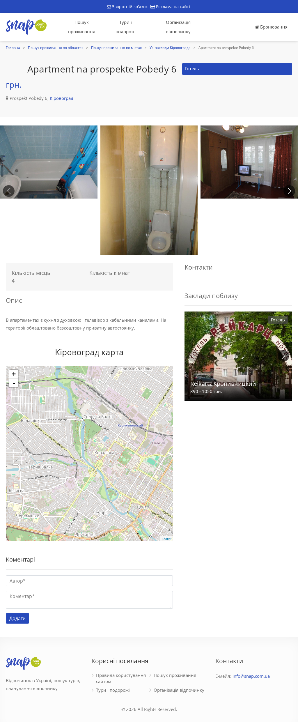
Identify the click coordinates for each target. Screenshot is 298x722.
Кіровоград (61, 98)
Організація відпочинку (178, 26)
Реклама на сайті (172, 6)
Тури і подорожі (126, 26)
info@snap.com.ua (251, 676)
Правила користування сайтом (121, 678)
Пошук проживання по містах (116, 47)
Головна (13, 47)
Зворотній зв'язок (129, 6)
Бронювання (273, 27)
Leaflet (166, 538)
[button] (289, 191)
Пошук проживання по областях (55, 47)
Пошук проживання (81, 26)
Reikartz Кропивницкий (223, 383)
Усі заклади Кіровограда (170, 47)
